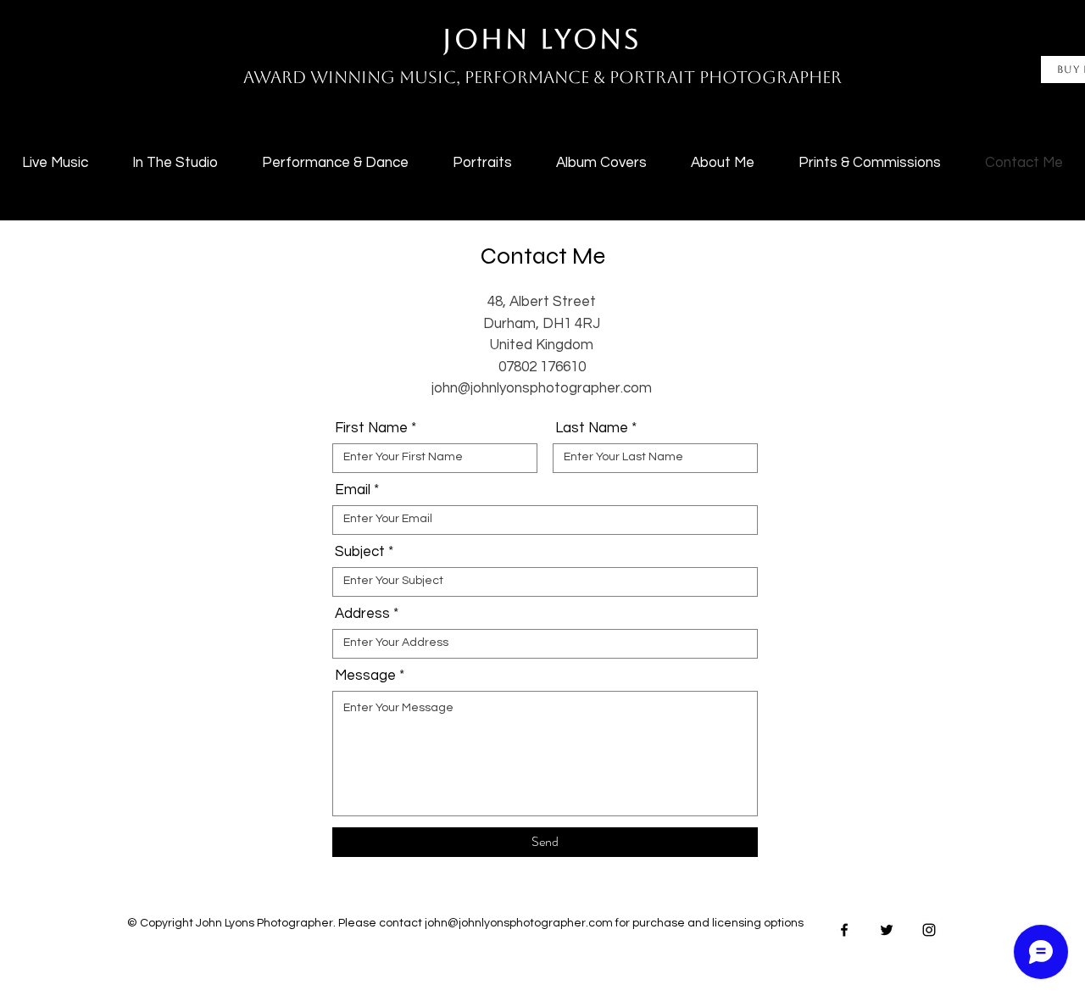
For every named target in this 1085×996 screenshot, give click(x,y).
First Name (371, 428)
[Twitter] (886, 929)
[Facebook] (844, 929)
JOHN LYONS (542, 38)
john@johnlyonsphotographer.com (541, 388)
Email (352, 490)
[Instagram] (929, 929)
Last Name (591, 428)
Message (365, 676)
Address (362, 614)
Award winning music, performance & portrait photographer (542, 77)
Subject (360, 552)
